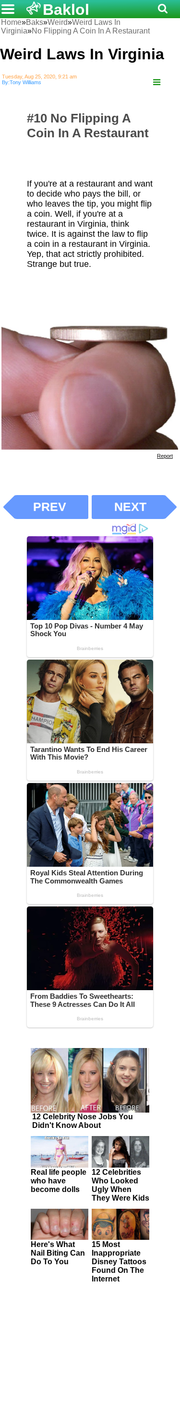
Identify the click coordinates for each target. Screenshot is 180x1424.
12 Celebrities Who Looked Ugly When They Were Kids (120, 1185)
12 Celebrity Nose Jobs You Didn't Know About (82, 1121)
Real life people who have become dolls (58, 1180)
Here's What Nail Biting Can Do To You (58, 1253)
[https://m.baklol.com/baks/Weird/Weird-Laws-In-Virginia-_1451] (156, 82)
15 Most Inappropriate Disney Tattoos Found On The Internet (119, 1261)
